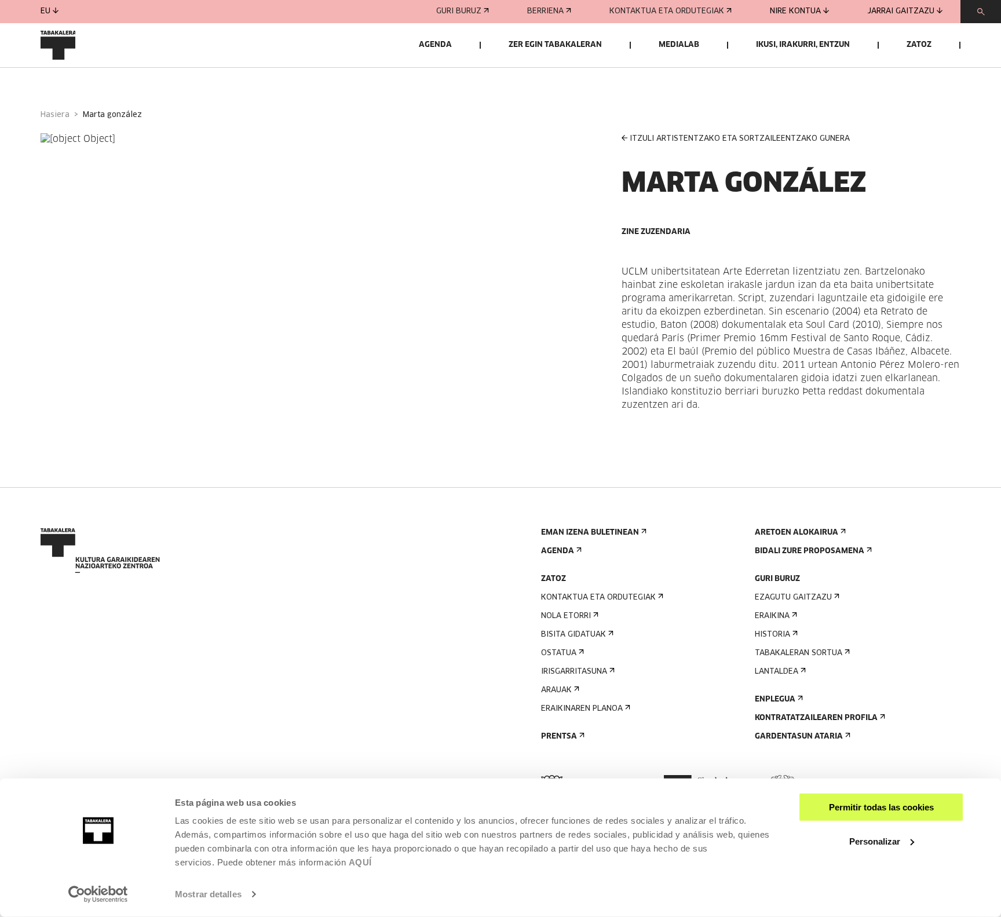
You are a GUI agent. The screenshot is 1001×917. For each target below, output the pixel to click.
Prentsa (559, 736)
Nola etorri (566, 616)
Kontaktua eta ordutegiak (666, 11)
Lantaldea (776, 671)
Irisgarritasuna (574, 671)
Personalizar (874, 841)
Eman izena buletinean (590, 532)
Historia (772, 634)
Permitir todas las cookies (881, 807)
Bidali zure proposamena (809, 551)
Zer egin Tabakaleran (555, 45)
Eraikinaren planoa (582, 709)
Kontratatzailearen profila (816, 718)
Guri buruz (458, 11)
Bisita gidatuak (573, 634)
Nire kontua (795, 11)
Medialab (679, 45)
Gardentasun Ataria (799, 736)
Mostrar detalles (208, 894)
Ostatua (558, 653)
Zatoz (919, 45)
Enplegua (775, 699)
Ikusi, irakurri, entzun (803, 45)
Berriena (545, 11)
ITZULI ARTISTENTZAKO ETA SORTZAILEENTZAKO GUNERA (740, 139)
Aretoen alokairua (796, 532)
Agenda (435, 45)
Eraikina (772, 616)
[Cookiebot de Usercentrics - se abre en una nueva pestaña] (98, 894)
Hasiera (55, 115)
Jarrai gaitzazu (900, 11)
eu (45, 11)
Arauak (556, 690)
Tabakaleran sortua (798, 653)
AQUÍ (360, 862)
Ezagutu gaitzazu (793, 597)
